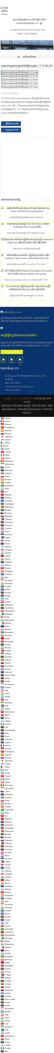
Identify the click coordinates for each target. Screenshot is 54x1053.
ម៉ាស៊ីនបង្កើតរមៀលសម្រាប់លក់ (29, 409)
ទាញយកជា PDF (12, 130)
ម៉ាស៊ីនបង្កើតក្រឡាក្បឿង (21, 405)
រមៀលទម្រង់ (6, 405)
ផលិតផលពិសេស (29, 57)
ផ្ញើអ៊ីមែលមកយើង (12, 123)
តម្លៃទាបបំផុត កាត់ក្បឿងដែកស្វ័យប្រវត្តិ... (27, 249)
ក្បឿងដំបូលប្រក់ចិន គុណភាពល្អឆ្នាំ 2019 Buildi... (27, 296)
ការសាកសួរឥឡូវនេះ (12, 352)
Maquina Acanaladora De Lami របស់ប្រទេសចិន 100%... (27, 280)
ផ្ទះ (19, 57)
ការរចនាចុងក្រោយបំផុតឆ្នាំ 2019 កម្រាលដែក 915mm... (27, 233)
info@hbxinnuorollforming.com (27, 30)
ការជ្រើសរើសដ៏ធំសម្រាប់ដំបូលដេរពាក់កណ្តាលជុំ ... (26, 217)
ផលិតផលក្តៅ (40, 398)
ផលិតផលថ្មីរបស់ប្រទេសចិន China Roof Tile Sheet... (27, 264)
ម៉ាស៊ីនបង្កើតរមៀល (39, 405)
